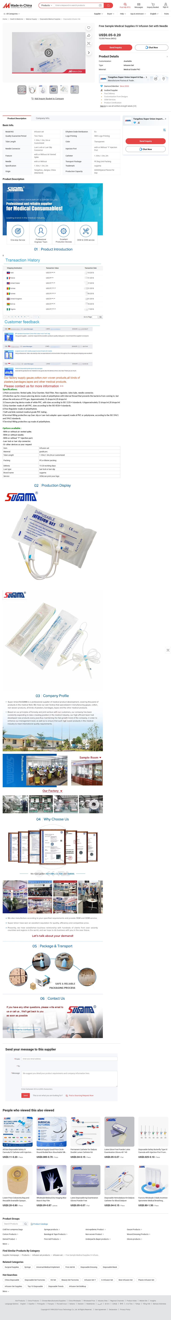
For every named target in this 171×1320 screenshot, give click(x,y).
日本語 (114, 1304)
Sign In (103, 106)
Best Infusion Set (126, 1280)
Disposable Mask (110, 1267)
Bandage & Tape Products (55, 1234)
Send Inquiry (116, 47)
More (5, 1291)
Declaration (113, 1309)
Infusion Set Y (90, 1280)
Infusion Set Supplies (13, 1286)
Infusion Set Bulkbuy (77, 1286)
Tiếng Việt (146, 1304)
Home (5, 19)
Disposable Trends (55, 1286)
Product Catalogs (40, 1224)
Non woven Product (94, 1234)
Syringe (27, 1267)
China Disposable (12, 1280)
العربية (100, 1304)
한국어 (107, 1304)
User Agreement (100, 1309)
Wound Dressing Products (137, 1234)
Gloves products (133, 1239)
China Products (33, 1301)
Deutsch (81, 1304)
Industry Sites (103, 1301)
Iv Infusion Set (107, 1280)
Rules (166, 13)
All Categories (12, 13)
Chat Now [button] (153, 47)
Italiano (72, 1304)
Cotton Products (9, 1234)
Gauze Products (133, 1229)
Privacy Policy (125, 1309)
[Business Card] (164, 129)
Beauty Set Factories (70, 1280)
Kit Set (53, 1280)
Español (31, 1304)
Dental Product (9, 1239)
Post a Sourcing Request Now (80, 1095)
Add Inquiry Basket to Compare (49, 98)
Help (122, 13)
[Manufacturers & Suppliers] (17, 5)
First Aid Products (51, 1239)
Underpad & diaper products (97, 1239)
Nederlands (90, 1304)
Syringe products (51, 1229)
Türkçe (137, 1304)
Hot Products (20, 1301)
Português (41, 1304)
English (23, 1304)
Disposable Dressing (89, 1267)
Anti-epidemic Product (95, 1229)
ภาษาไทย (129, 1304)
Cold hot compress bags (13, 1229)
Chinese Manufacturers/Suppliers (54, 1301)
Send (26, 1095)
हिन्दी (121, 1304)
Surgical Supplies (12, 1267)
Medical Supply (31, 19)
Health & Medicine (16, 19)
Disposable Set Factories (35, 1280)
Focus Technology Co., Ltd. (68, 1309)
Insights (153, 1301)
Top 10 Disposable (35, 1286)
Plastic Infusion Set (146, 1280)
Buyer (109, 13)
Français (51, 1304)
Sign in (165, 7)
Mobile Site (143, 1301)
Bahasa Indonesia (159, 1304)
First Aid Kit (70, 1267)
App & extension (137, 13)
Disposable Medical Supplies (50, 19)
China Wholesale (75, 1301)
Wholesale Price (89, 1301)
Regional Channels (117, 1301)
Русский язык (62, 1304)
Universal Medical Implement (48, 1267)
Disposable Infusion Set (71, 19)
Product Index (132, 1301)
